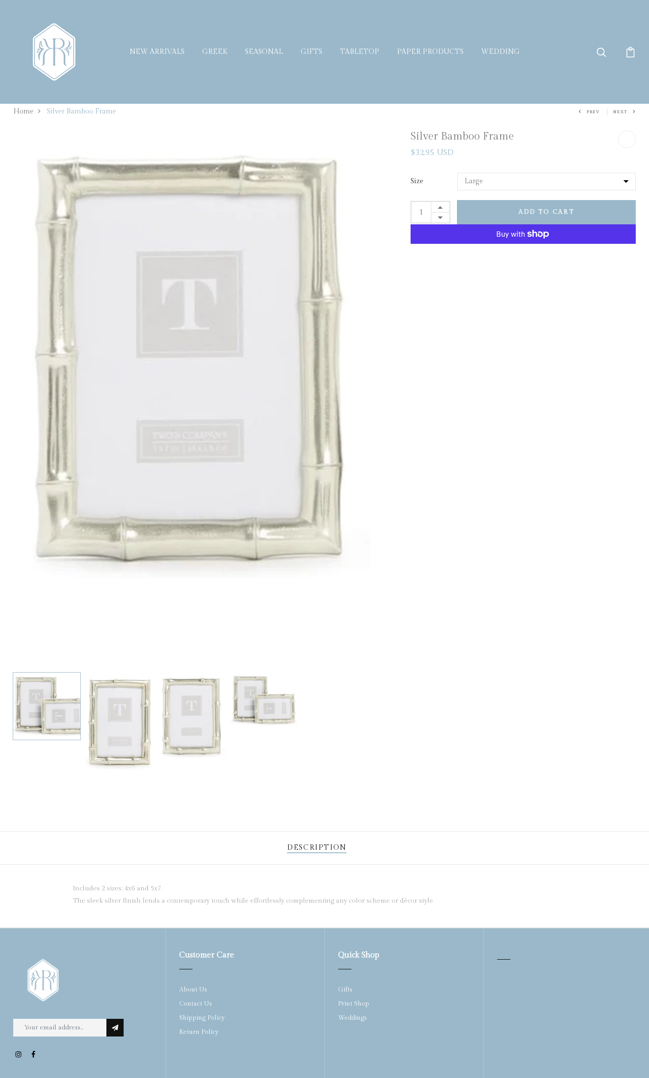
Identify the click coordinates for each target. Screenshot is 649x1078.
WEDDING (500, 52)
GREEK (214, 52)
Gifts (345, 989)
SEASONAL (264, 52)
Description (317, 847)
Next (620, 112)
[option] (192, 358)
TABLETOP (359, 52)
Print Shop (353, 1003)
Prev (593, 112)
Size (417, 181)
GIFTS (311, 52)
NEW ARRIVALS (157, 52)
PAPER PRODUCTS (430, 52)
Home (23, 111)
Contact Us (195, 1003)
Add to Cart (546, 212)
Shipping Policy (202, 1017)
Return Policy (199, 1032)
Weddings (352, 1017)
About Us (193, 989)
